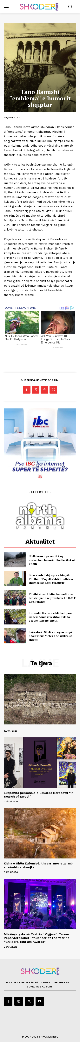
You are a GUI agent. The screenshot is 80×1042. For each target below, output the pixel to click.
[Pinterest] (44, 390)
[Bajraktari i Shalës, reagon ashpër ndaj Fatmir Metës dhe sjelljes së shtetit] (15, 635)
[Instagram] (18, 1001)
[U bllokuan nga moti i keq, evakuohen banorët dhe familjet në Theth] (15, 559)
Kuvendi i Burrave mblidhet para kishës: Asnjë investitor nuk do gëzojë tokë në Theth (50, 616)
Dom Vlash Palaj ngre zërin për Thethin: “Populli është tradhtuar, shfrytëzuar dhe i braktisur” (51, 578)
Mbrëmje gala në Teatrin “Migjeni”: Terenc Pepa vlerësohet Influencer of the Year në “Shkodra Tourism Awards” (37, 937)
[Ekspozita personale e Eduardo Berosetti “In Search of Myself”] (40, 762)
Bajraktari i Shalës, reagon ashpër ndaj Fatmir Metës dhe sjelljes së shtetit (51, 635)
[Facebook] (26, 390)
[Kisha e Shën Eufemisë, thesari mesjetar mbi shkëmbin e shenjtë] (40, 833)
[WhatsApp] (53, 390)
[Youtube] (40, 1001)
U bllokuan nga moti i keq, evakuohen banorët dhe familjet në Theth (52, 559)
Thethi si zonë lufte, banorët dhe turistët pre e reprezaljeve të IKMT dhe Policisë (52, 597)
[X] (35, 390)
